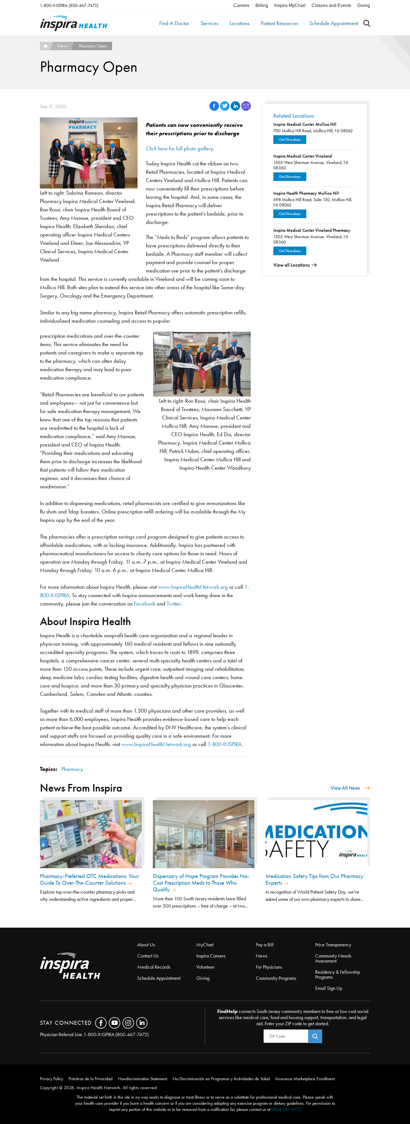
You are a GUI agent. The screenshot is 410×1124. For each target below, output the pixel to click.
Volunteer (205, 966)
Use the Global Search (366, 23)
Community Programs (276, 978)
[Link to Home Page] (88, 966)
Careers (241, 5)
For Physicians (269, 966)
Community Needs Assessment (333, 958)
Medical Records (153, 966)
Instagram (128, 1023)
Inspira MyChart (289, 5)
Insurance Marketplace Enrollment (305, 1078)
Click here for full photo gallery (179, 148)
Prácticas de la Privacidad (90, 1078)
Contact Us (147, 955)
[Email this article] (246, 109)
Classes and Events (331, 5)
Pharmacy (72, 769)
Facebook (144, 603)
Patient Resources (279, 23)
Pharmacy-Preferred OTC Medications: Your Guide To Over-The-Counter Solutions (89, 879)
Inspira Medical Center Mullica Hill (304, 124)
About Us (146, 944)
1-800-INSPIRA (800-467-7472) (69, 5)
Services (209, 23)
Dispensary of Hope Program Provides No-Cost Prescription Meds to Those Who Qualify (201, 883)
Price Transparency (333, 944)
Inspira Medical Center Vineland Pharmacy (311, 230)
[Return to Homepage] (74, 23)
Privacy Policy (51, 1078)
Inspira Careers (210, 955)
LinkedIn (142, 1023)
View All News (345, 788)
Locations (239, 23)
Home (45, 46)
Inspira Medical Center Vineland (302, 156)
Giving (363, 5)
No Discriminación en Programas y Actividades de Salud (221, 1078)
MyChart (205, 944)
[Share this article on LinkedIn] (236, 109)
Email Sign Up (328, 988)
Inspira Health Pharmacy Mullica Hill (306, 193)
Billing (261, 5)
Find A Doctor (174, 23)
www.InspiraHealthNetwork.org (193, 586)
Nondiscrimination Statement (142, 1078)
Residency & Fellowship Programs (337, 974)
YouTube (114, 1023)
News (63, 46)
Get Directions (290, 139)
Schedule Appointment (333, 23)
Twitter (173, 603)
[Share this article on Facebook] (214, 109)
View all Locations (291, 265)
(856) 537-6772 (286, 1109)
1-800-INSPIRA (225, 744)
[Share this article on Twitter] (225, 109)
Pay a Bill (265, 944)
